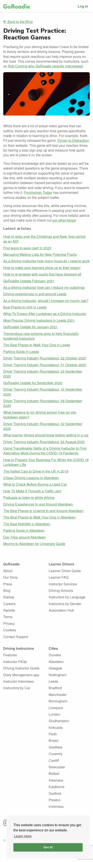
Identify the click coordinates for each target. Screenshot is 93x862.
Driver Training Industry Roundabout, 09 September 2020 (42, 403)
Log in (83, 6)
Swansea (56, 780)
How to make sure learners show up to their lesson (41, 267)
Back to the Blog (20, 21)
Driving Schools (61, 590)
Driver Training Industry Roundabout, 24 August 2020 (44, 441)
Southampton (59, 720)
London (54, 714)
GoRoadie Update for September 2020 (32, 382)
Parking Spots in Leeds (21, 351)
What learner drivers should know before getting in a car (45, 435)
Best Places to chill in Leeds (24, 307)
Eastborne (56, 786)
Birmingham (58, 701)
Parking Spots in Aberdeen (24, 530)
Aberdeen (56, 661)
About (7, 570)
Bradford (55, 687)
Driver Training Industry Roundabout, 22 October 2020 (44, 358)
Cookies (9, 629)
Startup (8, 596)
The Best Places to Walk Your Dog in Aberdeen (39, 517)
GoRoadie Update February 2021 (29, 280)
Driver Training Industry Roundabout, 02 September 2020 (42, 426)
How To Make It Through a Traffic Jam (32, 490)
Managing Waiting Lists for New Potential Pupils (40, 254)
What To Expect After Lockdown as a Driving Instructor (44, 313)
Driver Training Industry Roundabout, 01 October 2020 (44, 364)
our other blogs (63, 220)
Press (7, 583)
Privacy (9, 623)
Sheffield (55, 747)
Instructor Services (63, 583)
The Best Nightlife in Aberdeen (26, 523)
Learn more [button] (23, 836)
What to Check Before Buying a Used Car (35, 484)
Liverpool (56, 707)
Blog (6, 590)
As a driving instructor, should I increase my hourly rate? (45, 300)
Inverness (56, 806)
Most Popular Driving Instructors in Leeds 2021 (39, 320)
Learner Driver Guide (65, 570)
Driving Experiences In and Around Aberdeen (38, 504)
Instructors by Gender (65, 603)
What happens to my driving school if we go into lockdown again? (39, 415)
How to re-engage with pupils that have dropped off (42, 274)
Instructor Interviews (18, 681)
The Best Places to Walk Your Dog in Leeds (36, 344)
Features (10, 654)
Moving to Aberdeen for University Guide (34, 543)
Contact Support (15, 636)
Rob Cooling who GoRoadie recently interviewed (45, 66)
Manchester (58, 694)
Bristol (53, 740)
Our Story (10, 577)
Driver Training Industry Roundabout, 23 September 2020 (42, 374)
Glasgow (55, 668)
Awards (9, 610)
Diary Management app (21, 674)
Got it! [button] (48, 847)
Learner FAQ (58, 577)
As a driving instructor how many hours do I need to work (46, 260)
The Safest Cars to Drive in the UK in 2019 (35, 471)
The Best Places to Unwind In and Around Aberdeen (43, 510)
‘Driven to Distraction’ (73, 140)
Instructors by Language (67, 596)
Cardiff (54, 760)
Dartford (55, 793)
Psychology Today (38, 192)
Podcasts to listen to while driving (28, 497)
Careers (9, 603)
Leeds (53, 681)
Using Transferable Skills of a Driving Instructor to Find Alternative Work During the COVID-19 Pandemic (45, 450)
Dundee (55, 654)
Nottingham (57, 674)
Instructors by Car (16, 687)
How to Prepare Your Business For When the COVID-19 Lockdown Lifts (46, 462)
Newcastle (57, 766)
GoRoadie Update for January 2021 (30, 326)
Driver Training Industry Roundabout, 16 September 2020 (42, 392)
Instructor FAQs (15, 661)
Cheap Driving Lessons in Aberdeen (31, 477)
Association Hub (61, 610)
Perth (53, 733)
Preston (55, 799)
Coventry (56, 753)
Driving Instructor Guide (21, 668)
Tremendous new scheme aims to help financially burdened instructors (41, 336)
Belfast (54, 773)
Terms (8, 616)
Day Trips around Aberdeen (24, 537)
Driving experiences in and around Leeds (34, 293)
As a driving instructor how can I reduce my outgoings (44, 287)
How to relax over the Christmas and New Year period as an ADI (44, 239)
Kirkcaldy (56, 727)
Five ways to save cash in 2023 (27, 247)
